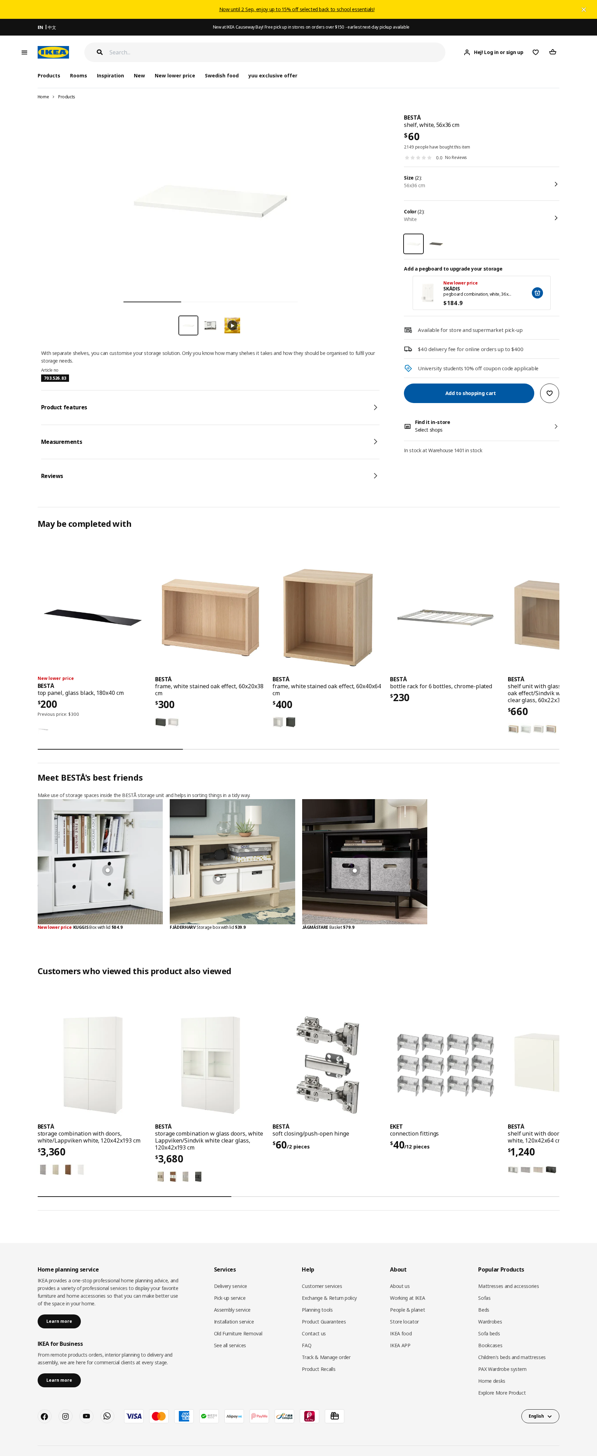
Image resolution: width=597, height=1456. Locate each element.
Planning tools (317, 1309)
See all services (230, 1345)
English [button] (536, 1416)
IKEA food (401, 1333)
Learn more (59, 1321)
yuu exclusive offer (272, 75)
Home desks (491, 1381)
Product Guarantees (324, 1321)
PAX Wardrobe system (502, 1369)
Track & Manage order (326, 1357)
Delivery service (230, 1286)
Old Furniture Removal (238, 1333)
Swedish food (222, 75)
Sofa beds (489, 1333)
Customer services (322, 1286)
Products (66, 97)
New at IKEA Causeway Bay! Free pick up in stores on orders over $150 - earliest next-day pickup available (311, 27)
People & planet (407, 1309)
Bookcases (490, 1345)
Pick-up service (230, 1298)
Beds (483, 1309)
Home (43, 97)
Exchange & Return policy (329, 1298)
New (139, 75)
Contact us (314, 1333)
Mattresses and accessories (508, 1286)
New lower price (175, 75)
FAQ (306, 1345)
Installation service (234, 1321)
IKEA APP (400, 1345)
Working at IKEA (407, 1298)
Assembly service (232, 1309)
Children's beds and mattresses (512, 1357)
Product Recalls (318, 1369)
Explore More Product (502, 1392)
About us (400, 1286)
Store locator (404, 1321)
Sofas (484, 1298)
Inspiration (110, 75)
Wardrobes (490, 1321)
